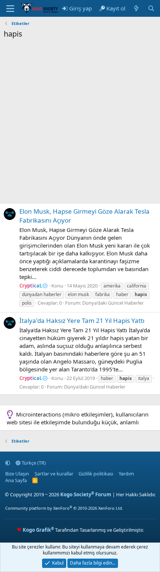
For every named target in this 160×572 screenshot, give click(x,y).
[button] (8, 463)
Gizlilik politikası (96, 473)
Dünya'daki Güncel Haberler (113, 302)
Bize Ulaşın (17, 473)
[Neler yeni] (136, 8)
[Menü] (10, 8)
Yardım (126, 473)
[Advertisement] (80, 123)
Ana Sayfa (16, 480)
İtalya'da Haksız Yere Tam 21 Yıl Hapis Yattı (81, 320)
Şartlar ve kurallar (54, 473)
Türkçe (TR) (33, 462)
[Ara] (151, 8)
